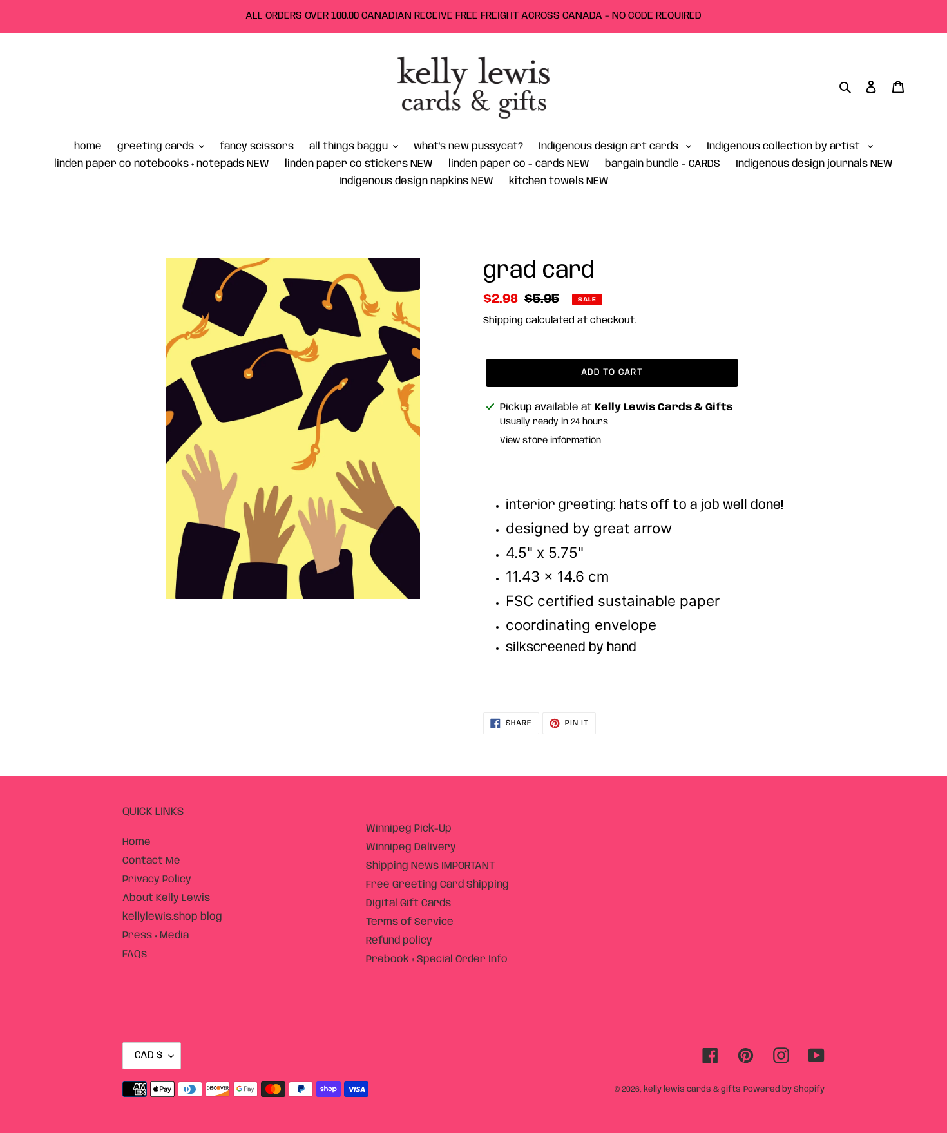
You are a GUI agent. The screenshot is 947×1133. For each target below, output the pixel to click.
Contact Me (151, 860)
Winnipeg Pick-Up (409, 828)
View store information (550, 440)
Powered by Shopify (784, 1089)
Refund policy (399, 940)
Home (136, 842)
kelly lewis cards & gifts (692, 1089)
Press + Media (155, 935)
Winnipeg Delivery (411, 847)
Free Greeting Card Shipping (437, 884)
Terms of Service (410, 922)
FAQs (134, 954)
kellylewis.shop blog (172, 916)
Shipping (503, 321)
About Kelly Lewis (166, 898)
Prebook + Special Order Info (437, 959)
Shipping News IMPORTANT (430, 866)
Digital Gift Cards (408, 903)
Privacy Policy (156, 879)
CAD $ (148, 1055)
